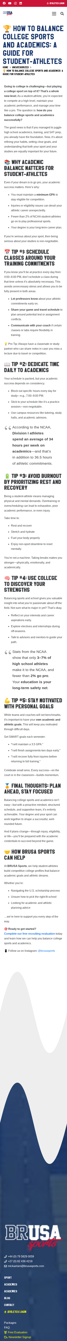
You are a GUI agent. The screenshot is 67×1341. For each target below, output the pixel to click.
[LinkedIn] (20, 3)
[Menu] (54, 13)
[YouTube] (9, 3)
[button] (62, 14)
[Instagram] (15, 3)
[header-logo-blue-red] (8, 13)
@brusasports (46, 950)
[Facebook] (4, 3)
